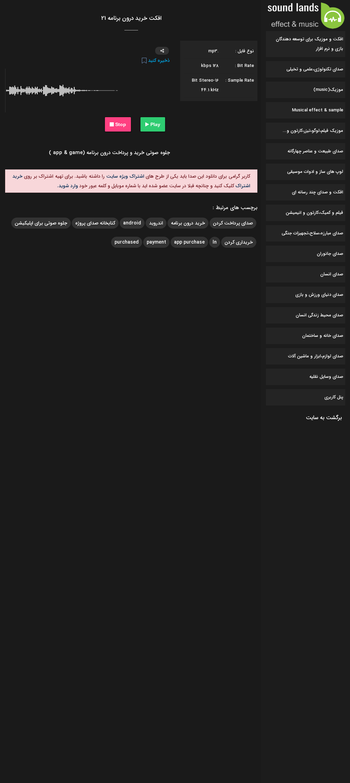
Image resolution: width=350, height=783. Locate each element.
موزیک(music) (328, 89)
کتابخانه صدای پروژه (95, 223)
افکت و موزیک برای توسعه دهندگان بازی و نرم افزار (309, 44)
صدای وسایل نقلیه (326, 376)
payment (156, 242)
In (215, 242)
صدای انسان (331, 274)
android (132, 223)
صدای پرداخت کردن (233, 223)
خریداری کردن (239, 242)
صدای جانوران (330, 253)
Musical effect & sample (317, 110)
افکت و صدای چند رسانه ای (317, 192)
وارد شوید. (67, 186)
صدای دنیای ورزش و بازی (319, 294)
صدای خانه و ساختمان (322, 335)
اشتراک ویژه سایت (124, 176)
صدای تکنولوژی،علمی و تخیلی (314, 69)
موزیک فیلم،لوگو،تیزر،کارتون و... (313, 130)
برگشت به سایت (324, 417)
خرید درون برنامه (188, 223)
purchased (127, 242)
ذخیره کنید (158, 60)
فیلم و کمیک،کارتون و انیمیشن (314, 212)
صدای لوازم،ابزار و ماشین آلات (315, 356)
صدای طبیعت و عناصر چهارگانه (315, 151)
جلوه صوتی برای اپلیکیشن (41, 223)
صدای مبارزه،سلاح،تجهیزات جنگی (312, 233)
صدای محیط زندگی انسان (319, 315)
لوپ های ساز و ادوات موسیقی (315, 171)
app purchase (189, 242)
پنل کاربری (333, 397)
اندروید (156, 223)
